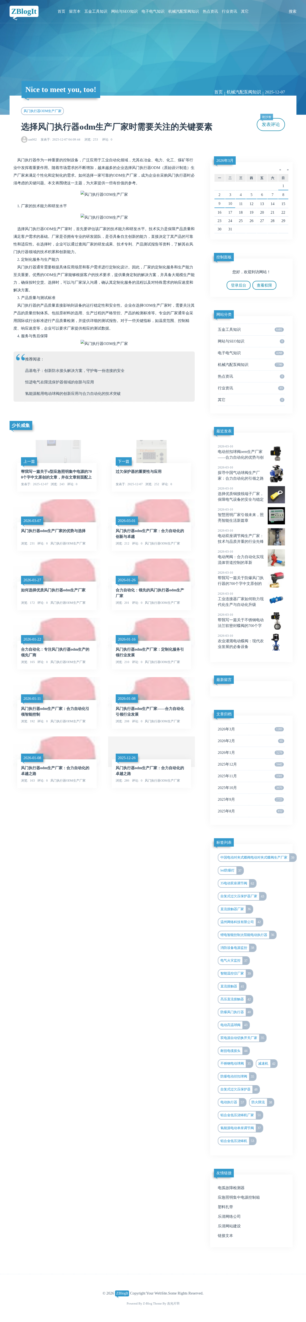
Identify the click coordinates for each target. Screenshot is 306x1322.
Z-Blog (147, 1303)
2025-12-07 (275, 92)
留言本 (75, 11)
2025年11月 (250, 776)
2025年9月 (250, 799)
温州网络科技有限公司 (240, 922)
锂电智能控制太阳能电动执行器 (247, 935)
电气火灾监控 (234, 961)
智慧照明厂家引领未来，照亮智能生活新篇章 (241, 515)
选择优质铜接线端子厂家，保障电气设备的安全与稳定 (241, 494)
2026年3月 (225, 160)
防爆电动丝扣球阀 (237, 1076)
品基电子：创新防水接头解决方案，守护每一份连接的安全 (75, 371)
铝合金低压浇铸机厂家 (240, 1115)
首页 (61, 11)
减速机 (266, 1064)
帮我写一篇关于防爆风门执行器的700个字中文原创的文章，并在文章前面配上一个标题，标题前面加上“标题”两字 (246, 584)
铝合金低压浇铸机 (237, 1141)
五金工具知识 (95, 11)
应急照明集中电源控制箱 (239, 1197)
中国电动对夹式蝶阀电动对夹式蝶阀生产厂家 (257, 858)
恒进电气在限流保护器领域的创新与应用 (59, 382)
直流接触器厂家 (235, 909)
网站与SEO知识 (124, 11)
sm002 (32, 139)
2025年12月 (250, 764)
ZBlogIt (24, 11)
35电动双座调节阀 (237, 883)
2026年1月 (250, 753)
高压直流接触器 (235, 999)
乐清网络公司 (229, 1216)
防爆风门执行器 (235, 1012)
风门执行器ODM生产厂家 (42, 111)
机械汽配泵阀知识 (183, 11)
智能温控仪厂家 (235, 973)
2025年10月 (250, 788)
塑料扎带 (225, 1207)
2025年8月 (250, 811)
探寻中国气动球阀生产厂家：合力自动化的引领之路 (241, 473)
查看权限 (264, 285)
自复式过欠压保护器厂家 (242, 896)
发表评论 (271, 122)
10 (230, 203)
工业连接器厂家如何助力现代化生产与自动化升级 (241, 599)
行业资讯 (229, 11)
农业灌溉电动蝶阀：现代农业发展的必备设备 (241, 641)
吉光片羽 (173, 1303)
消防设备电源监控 (237, 948)
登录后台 (238, 285)
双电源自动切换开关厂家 (242, 1038)
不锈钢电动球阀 (235, 1064)
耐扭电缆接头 (234, 1051)
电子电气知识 (153, 11)
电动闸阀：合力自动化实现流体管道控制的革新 (241, 557)
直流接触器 (232, 986)
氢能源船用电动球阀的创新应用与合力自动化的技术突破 (73, 394)
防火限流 (261, 1102)
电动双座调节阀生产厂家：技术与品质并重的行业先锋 (241, 536)
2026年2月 (250, 741)
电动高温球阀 (234, 1025)
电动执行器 (232, 1102)
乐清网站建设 (229, 1226)
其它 (245, 11)
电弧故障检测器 (231, 1188)
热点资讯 (210, 11)
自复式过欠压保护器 (239, 1089)
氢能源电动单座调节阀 (240, 1128)
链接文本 (225, 1236)
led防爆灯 (231, 870)
